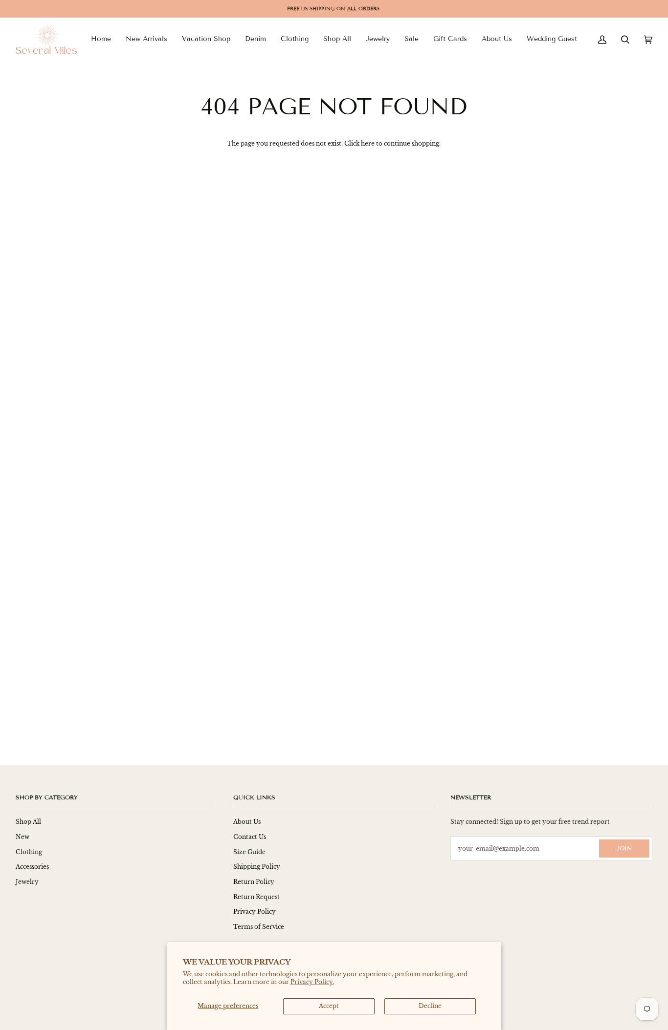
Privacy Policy (254, 911)
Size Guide (249, 852)
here (368, 143)
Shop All (28, 821)
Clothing (29, 852)
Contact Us (249, 836)
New (22, 836)
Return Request (256, 897)
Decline (430, 1005)
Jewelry (27, 881)
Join (624, 848)
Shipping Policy (256, 866)
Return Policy (253, 881)
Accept (329, 1005)
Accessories (32, 866)
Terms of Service (258, 926)
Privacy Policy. (312, 982)
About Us (247, 821)
